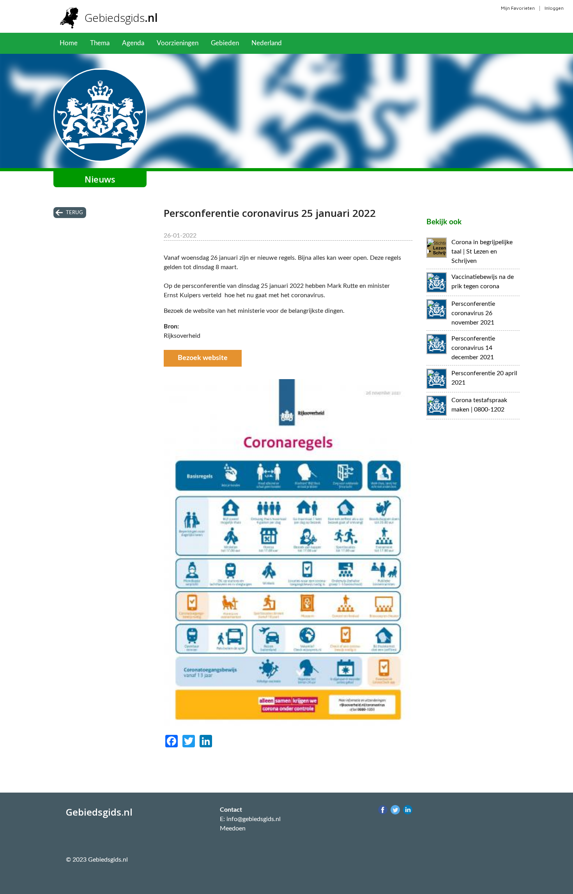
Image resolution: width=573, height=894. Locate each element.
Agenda (133, 43)
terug (74, 212)
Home (69, 43)
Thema (100, 43)
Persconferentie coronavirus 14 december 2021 (473, 347)
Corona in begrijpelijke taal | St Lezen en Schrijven (482, 251)
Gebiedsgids (121, 17)
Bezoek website (203, 358)
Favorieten (309, 43)
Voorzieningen (177, 43)
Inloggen (554, 8)
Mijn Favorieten (518, 8)
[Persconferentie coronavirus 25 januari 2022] (288, 729)
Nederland (266, 43)
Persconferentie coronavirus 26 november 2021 (473, 313)
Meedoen (233, 828)
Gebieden (225, 43)
